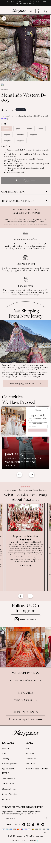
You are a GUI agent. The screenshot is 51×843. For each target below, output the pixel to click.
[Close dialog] (48, 408)
